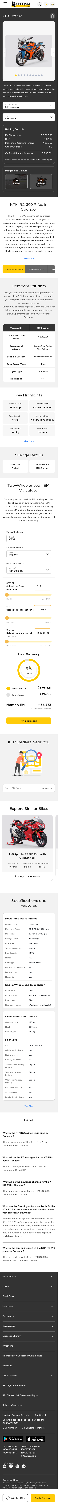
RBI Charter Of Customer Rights (21, 1395)
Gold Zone (8, 1296)
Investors (8, 1345)
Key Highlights (36, 269)
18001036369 (10, 1452)
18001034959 (10, 1449)
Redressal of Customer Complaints (22, 1355)
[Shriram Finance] (21, 4)
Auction (39, 1415)
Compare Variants (14, 269)
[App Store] (36, 1439)
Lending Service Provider (16, 1415)
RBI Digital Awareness (15, 1385)
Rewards (7, 1365)
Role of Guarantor (13, 1405)
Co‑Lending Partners (33, 1427)
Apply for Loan (43, 1498)
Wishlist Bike (18, 1498)
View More (29, 258)
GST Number (10, 1427)
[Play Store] (13, 1439)
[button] (16, 75)
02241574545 (28, 1456)
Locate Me (47, 788)
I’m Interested (29, 720)
